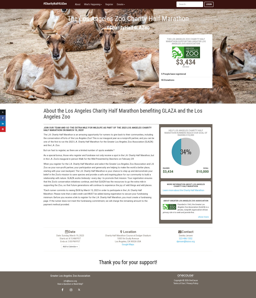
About (77, 4)
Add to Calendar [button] (69, 247)
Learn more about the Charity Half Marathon (183, 190)
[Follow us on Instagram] (70, 290)
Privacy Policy (192, 283)
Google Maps (128, 244)
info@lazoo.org (70, 281)
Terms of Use (179, 283)
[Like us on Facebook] (62, 290)
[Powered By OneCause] (185, 276)
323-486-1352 (185, 238)
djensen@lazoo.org (186, 241)
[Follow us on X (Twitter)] (79, 290)
